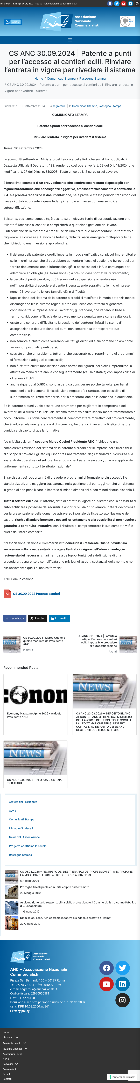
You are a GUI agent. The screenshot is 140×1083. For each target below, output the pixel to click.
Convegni (8, 1064)
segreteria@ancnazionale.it (62, 3)
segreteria (59, 106)
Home (6, 1032)
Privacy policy (20, 1011)
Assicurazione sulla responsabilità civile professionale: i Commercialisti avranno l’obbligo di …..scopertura (78, 904)
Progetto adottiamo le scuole (27, 846)
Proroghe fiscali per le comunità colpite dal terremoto (54, 887)
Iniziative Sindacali (21, 828)
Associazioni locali (12, 1054)
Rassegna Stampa (110, 106)
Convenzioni (9, 1069)
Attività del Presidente (23, 801)
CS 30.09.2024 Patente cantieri (36, 594)
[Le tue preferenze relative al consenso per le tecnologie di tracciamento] (122, 1077)
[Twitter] (117, 3)
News (6, 1058)
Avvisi (13, 810)
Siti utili (6, 1074)
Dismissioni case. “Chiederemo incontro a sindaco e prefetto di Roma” (65, 918)
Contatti (7, 1079)
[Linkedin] (130, 3)
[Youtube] (123, 3)
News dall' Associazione (24, 837)
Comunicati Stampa (84, 106)
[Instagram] (137, 3)
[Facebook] (110, 3)
